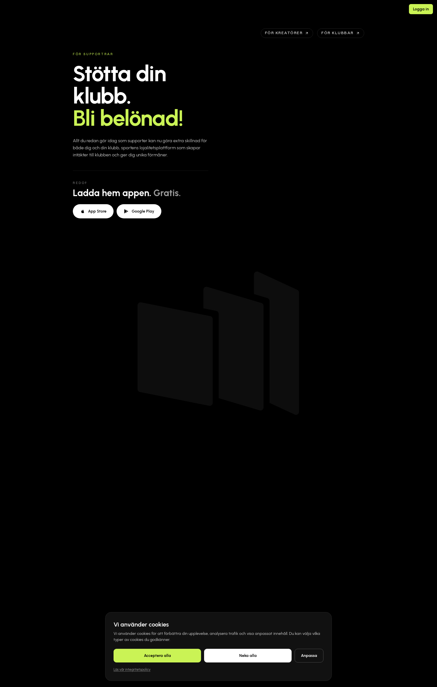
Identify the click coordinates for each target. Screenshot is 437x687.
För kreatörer (284, 33)
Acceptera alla (157, 655)
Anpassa (309, 655)
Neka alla (248, 655)
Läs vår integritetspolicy (132, 670)
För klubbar (337, 33)
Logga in (421, 9)
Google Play (143, 211)
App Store (97, 211)
